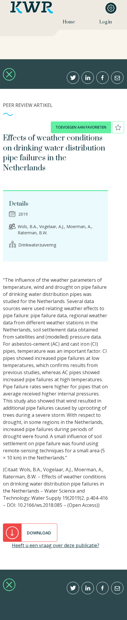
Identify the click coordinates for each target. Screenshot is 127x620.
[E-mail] (117, 77)
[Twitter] (73, 77)
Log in (105, 22)
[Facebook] (102, 77)
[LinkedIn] (88, 77)
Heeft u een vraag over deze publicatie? (55, 545)
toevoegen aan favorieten (81, 127)
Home (69, 22)
